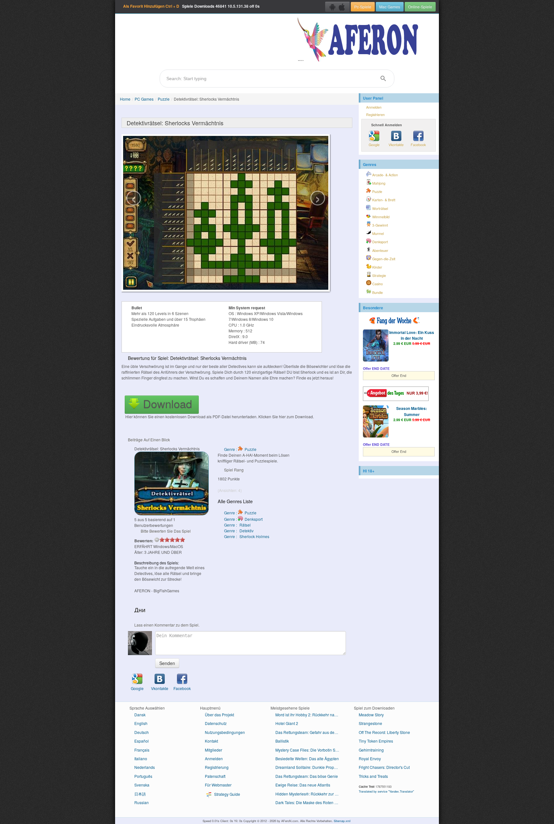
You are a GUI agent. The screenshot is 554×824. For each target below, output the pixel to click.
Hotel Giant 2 (286, 723)
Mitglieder (213, 750)
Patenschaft (215, 776)
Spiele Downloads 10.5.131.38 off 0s (191, 6)
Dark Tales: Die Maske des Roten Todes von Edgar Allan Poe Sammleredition (309, 802)
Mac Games (389, 6)
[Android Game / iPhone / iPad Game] (337, 7)
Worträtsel (379, 208)
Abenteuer (379, 250)
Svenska (141, 784)
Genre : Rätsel (237, 525)
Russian (141, 802)
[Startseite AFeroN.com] (359, 40)
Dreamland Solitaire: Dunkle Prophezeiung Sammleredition (309, 767)
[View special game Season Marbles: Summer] (376, 422)
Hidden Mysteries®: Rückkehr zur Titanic (309, 793)
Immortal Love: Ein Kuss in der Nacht (411, 335)
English (140, 723)
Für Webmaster (218, 784)
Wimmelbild (380, 216)
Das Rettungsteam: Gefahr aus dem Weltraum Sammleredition (309, 732)
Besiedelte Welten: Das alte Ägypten (307, 758)
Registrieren (375, 114)
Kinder (376, 267)
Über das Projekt (219, 714)
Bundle (377, 292)
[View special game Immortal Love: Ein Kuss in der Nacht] (376, 346)
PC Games (144, 99)
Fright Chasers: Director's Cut (384, 767)
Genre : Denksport (243, 519)
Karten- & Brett (383, 199)
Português (143, 776)
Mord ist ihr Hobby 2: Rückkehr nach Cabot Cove (309, 714)
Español (141, 741)
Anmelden (374, 107)
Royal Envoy (370, 758)
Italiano (140, 758)
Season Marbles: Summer (411, 411)
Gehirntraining (371, 750)
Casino (377, 283)
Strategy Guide (226, 794)
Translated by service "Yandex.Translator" (386, 791)
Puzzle (164, 99)
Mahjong (378, 183)
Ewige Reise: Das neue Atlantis (302, 784)
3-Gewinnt (379, 225)
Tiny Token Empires (376, 741)
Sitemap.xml (342, 821)
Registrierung (217, 767)
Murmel (377, 233)
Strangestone (370, 723)
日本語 (140, 793)
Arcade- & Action (384, 174)
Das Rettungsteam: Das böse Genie (306, 776)
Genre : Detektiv (239, 530)
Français (141, 750)
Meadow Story (371, 714)
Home (125, 99)
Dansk (140, 714)
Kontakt (211, 741)
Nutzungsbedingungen (225, 732)
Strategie (378, 275)
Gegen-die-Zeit (383, 258)
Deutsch (141, 732)
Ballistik (282, 741)
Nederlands (144, 767)
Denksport (379, 241)
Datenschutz (216, 723)
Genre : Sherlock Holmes (246, 536)
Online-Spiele (420, 6)
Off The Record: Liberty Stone (384, 732)
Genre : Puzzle (240, 449)
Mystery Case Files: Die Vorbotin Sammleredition (309, 750)
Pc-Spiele (362, 6)
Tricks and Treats (373, 776)
